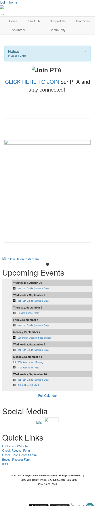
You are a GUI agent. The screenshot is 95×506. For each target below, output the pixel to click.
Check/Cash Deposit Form (19, 455)
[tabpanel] (47, 259)
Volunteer (18, 30)
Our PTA (34, 21)
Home (13, 21)
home (13, 2)
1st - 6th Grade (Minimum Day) (33, 288)
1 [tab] (47, 264)
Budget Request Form (16, 459)
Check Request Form (16, 450)
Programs (83, 21)
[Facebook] (51, 422)
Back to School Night (28, 312)
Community (57, 30)
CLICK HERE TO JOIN (32, 81)
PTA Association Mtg (28, 367)
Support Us (58, 21)
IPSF (5, 464)
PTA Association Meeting (30, 362)
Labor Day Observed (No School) (34, 337)
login (3, 2)
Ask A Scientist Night (28, 385)
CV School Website (15, 446)
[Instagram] (39, 422)
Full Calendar (47, 395)
